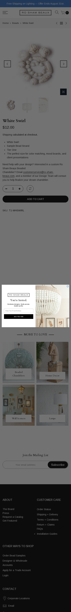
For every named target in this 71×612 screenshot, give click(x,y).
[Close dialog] (68, 286)
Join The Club (18, 316)
